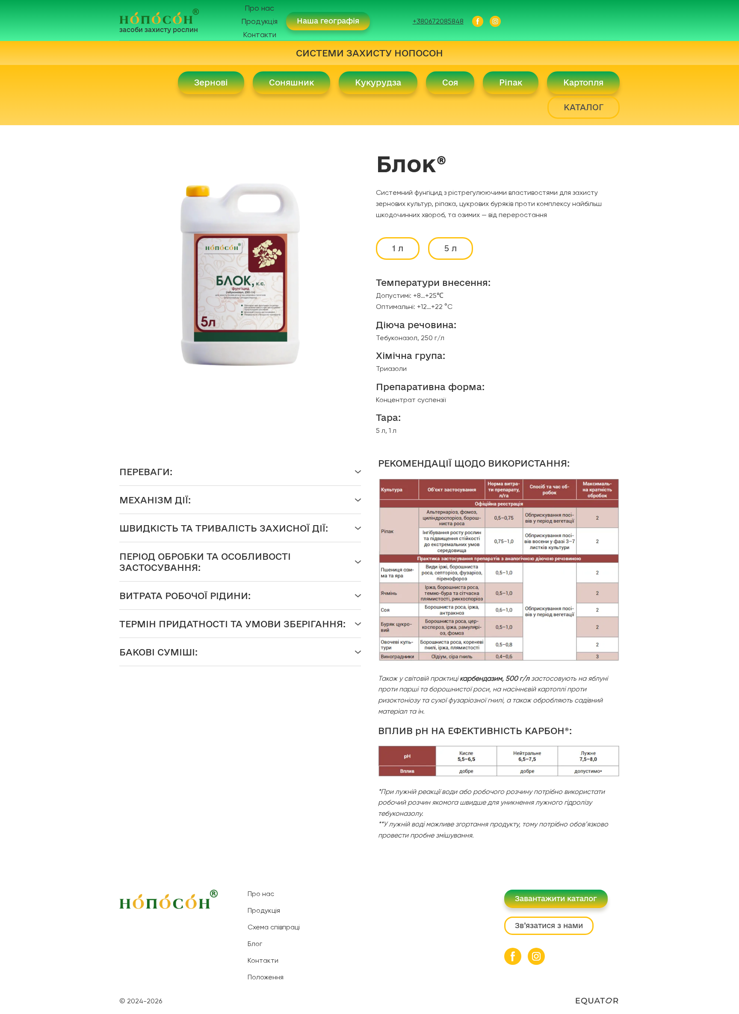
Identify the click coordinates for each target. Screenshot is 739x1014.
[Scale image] (499, 570)
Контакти (259, 34)
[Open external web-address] (597, 1000)
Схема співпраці (274, 927)
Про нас (259, 7)
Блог (255, 944)
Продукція (259, 21)
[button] (328, 21)
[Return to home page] (159, 16)
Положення (266, 977)
